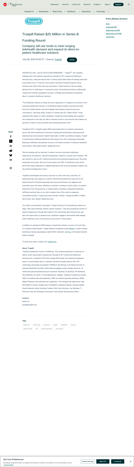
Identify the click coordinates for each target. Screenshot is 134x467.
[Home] (12, 4)
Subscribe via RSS (113, 30)
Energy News (43, 12)
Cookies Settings (87, 461)
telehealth (64, 325)
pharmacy (47, 325)
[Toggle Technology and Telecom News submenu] (109, 12)
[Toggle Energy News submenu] (50, 12)
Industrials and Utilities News (87, 12)
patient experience (46, 328)
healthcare (26, 325)
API (37, 328)
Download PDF (111, 27)
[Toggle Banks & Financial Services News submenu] (65, 12)
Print (108, 24)
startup (55, 325)
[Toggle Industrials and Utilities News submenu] (94, 12)
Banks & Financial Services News (58, 12)
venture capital (27, 328)
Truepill (58, 59)
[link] (55, 4)
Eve (69, 232)
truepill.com (52, 242)
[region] (67, 461)
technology (36, 325)
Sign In (107, 4)
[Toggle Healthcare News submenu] (80, 12)
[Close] (130, 461)
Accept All (117, 461)
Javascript (110, 37)
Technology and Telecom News (101, 12)
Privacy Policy (9, 465)
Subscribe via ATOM (113, 34)
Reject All (103, 461)
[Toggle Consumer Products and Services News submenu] (37, 12)
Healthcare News (72, 12)
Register (118, 4)
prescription (59, 328)
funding (73, 325)
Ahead (71, 229)
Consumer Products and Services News (29, 12)
